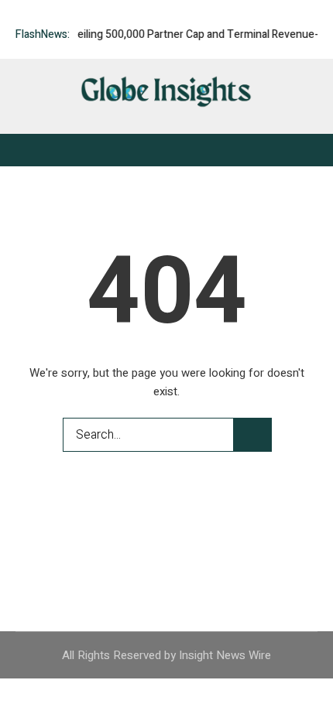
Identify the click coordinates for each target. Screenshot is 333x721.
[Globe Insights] (166, 92)
